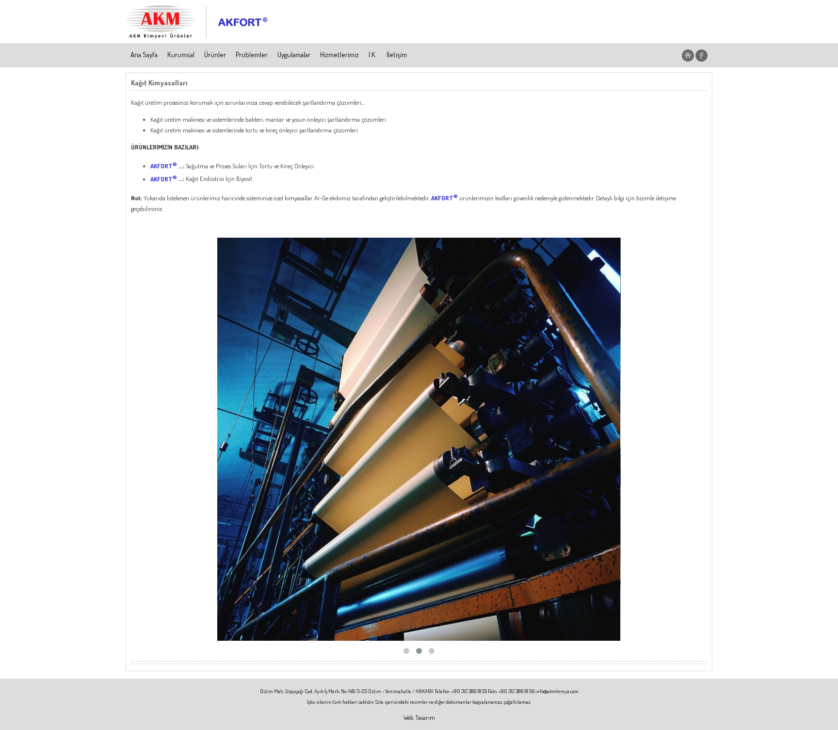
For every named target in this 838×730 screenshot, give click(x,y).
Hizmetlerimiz (339, 54)
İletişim (397, 54)
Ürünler (215, 54)
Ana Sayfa (144, 54)
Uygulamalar (293, 54)
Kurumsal (180, 54)
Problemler (252, 54)
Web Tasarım (419, 717)
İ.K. (373, 54)
